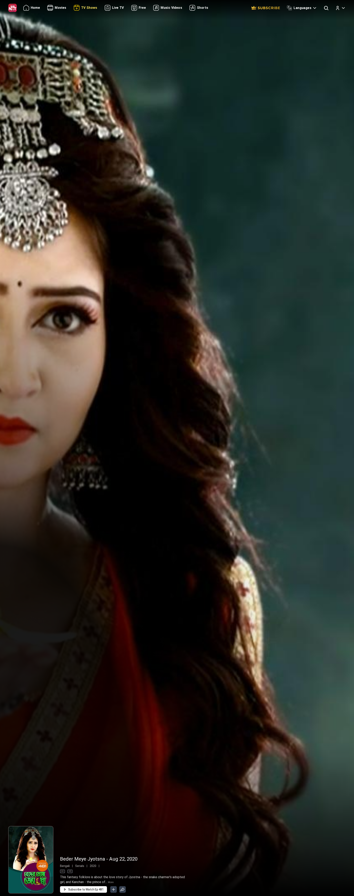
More (110, 882)
